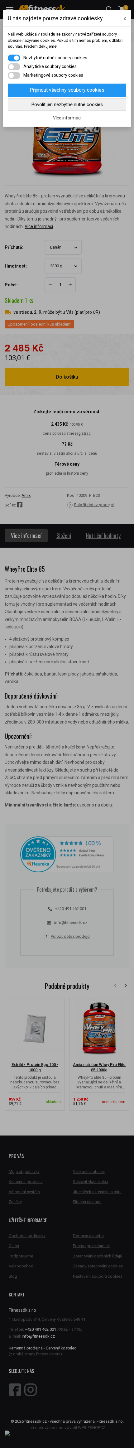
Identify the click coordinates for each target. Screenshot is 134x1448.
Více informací (67, 117)
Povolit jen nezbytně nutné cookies (67, 104)
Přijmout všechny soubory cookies (67, 90)
